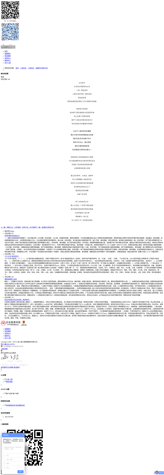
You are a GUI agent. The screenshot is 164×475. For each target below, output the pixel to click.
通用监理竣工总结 (11, 279)
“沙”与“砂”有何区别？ (12, 256)
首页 (6, 51)
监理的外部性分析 (42, 68)
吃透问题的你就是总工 (12, 236)
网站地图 (4, 349)
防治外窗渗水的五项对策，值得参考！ (17, 300)
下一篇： (45, 227)
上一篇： (18, 227)
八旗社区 (23, 68)
